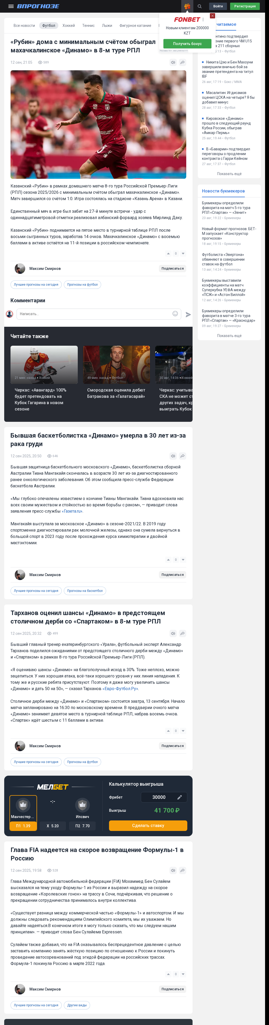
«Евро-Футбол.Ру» (120, 688)
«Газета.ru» (72, 511)
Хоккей (69, 25)
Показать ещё (229, 174)
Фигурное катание (135, 25)
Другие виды (77, 1005)
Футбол (48, 25)
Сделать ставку (148, 825)
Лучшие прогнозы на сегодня (36, 284)
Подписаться (173, 268)
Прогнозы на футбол (82, 284)
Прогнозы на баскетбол (85, 591)
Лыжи (107, 25)
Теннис (88, 25)
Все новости (24, 25)
